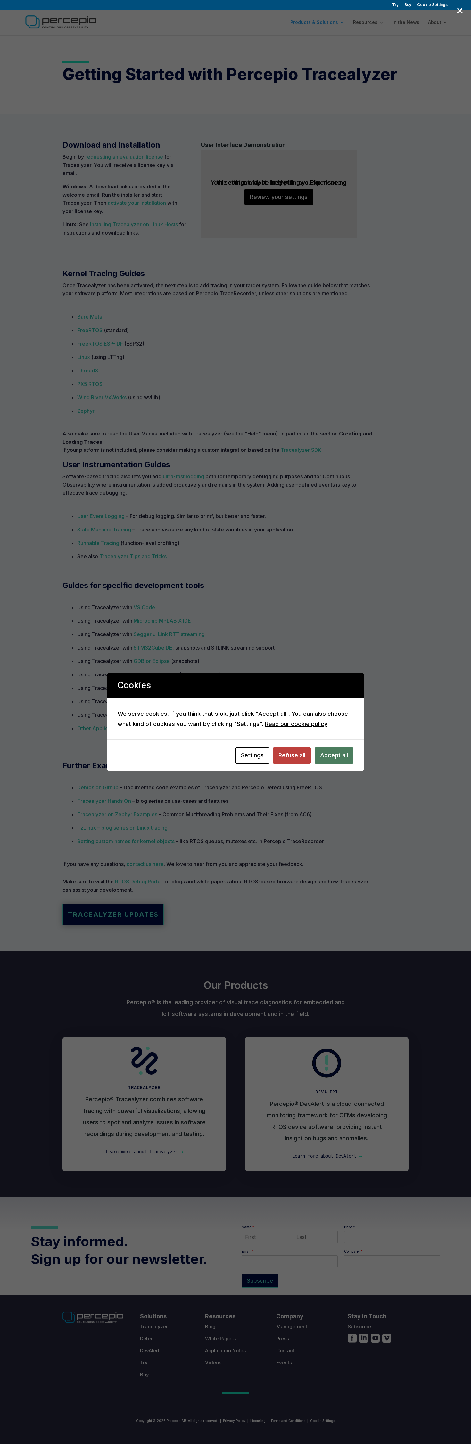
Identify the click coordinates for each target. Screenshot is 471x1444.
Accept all (334, 755)
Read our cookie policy (296, 724)
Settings (252, 755)
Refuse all (291, 755)
